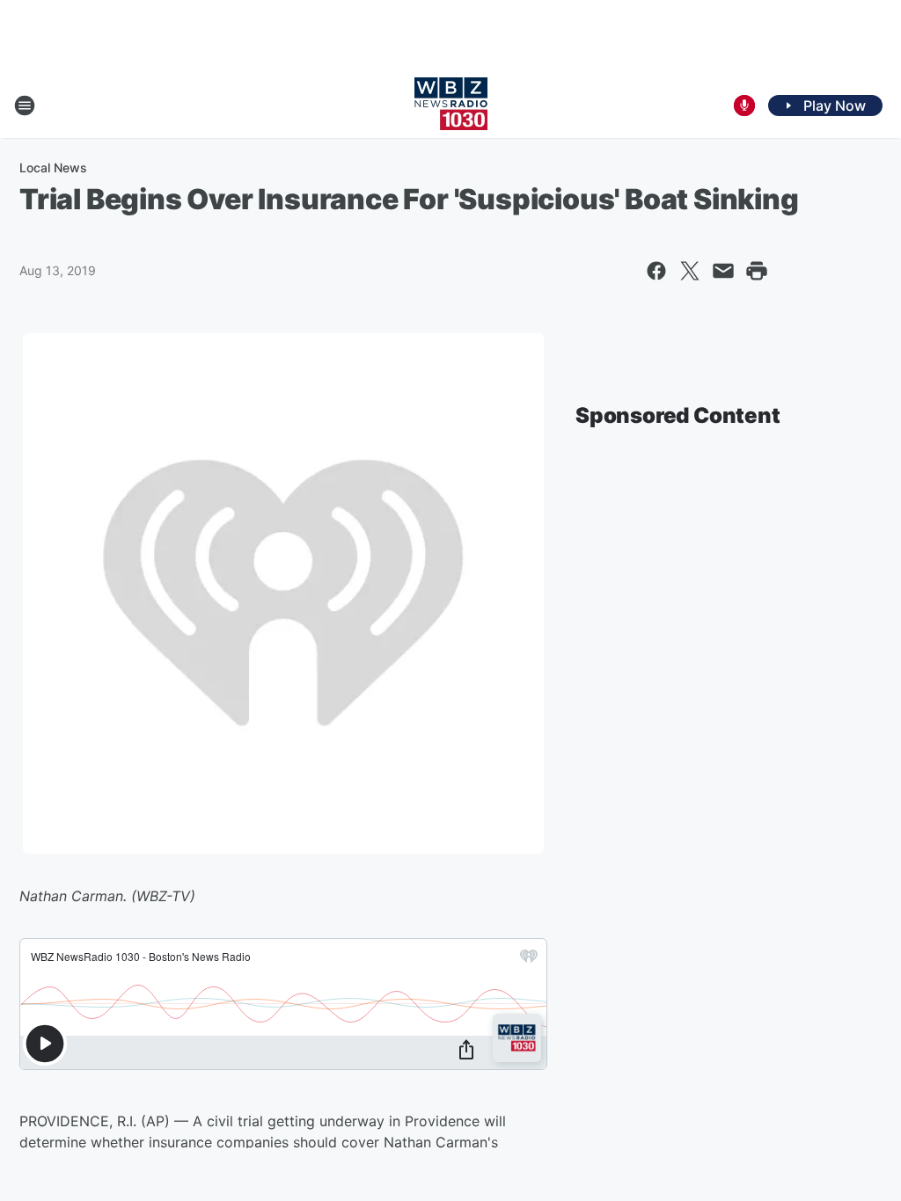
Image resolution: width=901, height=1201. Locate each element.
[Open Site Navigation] (24, 105)
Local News (53, 167)
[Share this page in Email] (723, 270)
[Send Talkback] (744, 105)
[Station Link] (450, 105)
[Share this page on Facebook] (656, 270)
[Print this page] (756, 270)
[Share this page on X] (690, 270)
